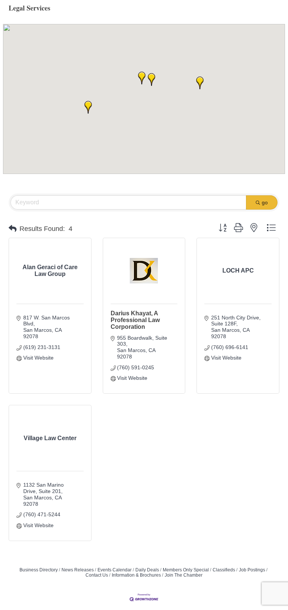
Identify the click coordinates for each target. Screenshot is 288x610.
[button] (141, 78)
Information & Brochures (136, 575)
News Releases (78, 570)
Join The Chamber (183, 575)
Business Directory (39, 570)
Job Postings (252, 570)
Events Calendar (115, 570)
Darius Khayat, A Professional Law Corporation (135, 320)
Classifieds (224, 570)
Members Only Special (186, 570)
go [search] (265, 202)
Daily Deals (147, 570)
